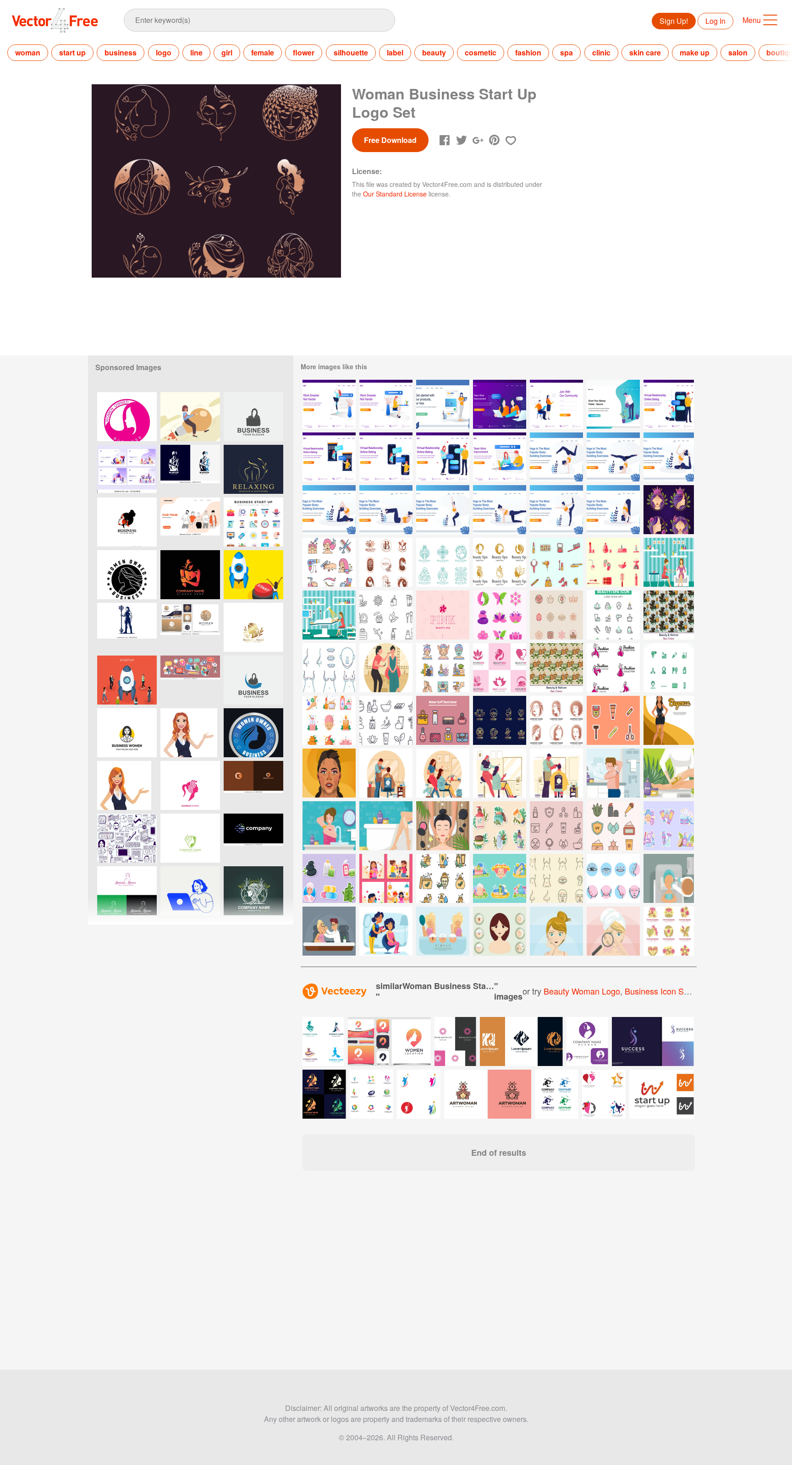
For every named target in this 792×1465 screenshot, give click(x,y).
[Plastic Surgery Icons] (556, 878)
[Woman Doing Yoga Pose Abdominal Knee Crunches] (385, 509)
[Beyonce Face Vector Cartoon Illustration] (329, 773)
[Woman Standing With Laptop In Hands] (442, 404)
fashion (528, 52)
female (262, 52)
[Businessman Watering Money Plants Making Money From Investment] (613, 404)
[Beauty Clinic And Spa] (556, 562)
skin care (645, 52)
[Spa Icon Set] (613, 615)
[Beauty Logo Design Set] (556, 720)
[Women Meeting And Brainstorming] (499, 404)
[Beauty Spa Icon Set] (442, 667)
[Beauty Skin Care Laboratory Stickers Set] (499, 878)
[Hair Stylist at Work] (556, 773)
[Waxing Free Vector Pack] (613, 720)
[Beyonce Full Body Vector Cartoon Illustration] (669, 720)
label (395, 52)
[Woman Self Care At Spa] (442, 825)
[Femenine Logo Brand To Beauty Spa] (442, 615)
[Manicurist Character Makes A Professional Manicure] (669, 562)
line (196, 52)
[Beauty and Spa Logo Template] (499, 667)
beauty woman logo (582, 991)
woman (27, 52)
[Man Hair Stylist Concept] (385, 773)
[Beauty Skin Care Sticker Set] (669, 825)
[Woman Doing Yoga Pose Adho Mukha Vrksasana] (556, 456)
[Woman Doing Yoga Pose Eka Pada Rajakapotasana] (669, 456)
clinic (601, 52)
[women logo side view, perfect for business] (127, 522)
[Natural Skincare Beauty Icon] (442, 878)
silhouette (351, 52)
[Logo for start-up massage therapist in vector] (253, 469)
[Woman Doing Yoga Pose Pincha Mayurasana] (613, 456)
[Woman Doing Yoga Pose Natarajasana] (556, 509)
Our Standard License (395, 193)
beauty (434, 52)
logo (163, 52)
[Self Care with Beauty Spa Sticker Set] (329, 878)
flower (303, 52)
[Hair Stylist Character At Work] (385, 931)
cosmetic (480, 52)
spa (566, 52)
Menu (751, 20)
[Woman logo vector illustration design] (190, 574)
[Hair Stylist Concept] (442, 773)
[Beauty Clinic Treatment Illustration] (329, 615)
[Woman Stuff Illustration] (442, 720)
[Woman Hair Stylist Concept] (499, 773)
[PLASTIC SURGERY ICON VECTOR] (613, 878)
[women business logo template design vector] (253, 416)
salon (738, 52)
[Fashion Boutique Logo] (613, 667)
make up (695, 52)
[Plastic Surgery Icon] (329, 667)
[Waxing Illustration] (613, 773)
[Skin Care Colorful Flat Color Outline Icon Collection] (613, 825)
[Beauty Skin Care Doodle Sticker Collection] (499, 825)
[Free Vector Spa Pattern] (669, 615)
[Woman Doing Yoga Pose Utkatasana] (442, 509)
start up (72, 52)
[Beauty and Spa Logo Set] (499, 562)
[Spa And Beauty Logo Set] (499, 720)
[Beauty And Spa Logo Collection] (442, 562)
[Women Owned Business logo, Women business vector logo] (127, 416)
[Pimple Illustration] (442, 931)
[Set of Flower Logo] (556, 615)
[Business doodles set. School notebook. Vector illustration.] (127, 838)
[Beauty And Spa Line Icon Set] (385, 720)
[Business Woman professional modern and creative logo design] (127, 890)
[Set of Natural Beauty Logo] (385, 562)
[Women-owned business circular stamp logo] (127, 574)
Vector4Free (55, 20)
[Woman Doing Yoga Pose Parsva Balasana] (499, 509)
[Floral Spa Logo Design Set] (669, 931)
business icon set (658, 991)
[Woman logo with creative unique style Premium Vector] (190, 627)
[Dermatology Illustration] (669, 878)
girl (226, 52)
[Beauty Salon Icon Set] (329, 562)
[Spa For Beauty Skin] (329, 720)
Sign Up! (674, 21)
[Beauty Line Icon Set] (385, 615)
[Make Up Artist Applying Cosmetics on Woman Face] (385, 667)
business (120, 52)
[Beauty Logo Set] (669, 509)
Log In (715, 21)
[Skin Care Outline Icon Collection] (556, 825)
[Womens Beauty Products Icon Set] (669, 667)
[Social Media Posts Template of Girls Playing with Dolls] (385, 878)
